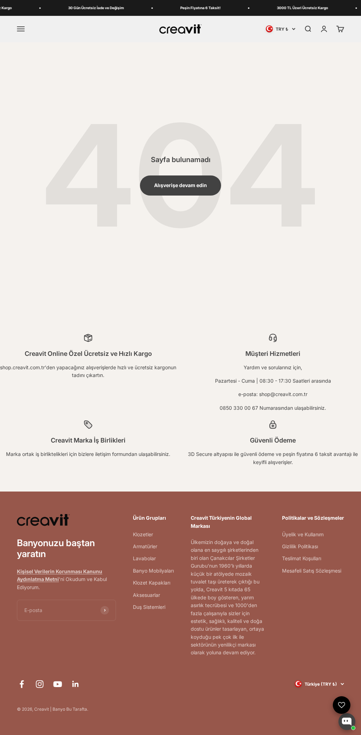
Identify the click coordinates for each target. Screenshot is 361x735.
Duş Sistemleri (149, 607)
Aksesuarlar (146, 595)
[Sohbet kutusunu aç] (346, 721)
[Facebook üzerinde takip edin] (21, 684)
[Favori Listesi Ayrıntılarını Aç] (341, 705)
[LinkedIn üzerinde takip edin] (75, 684)
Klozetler (143, 534)
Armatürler (145, 546)
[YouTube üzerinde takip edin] (57, 684)
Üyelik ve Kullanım (303, 534)
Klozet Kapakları (151, 583)
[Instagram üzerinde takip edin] (39, 684)
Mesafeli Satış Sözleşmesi (311, 571)
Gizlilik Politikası (300, 546)
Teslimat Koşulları (301, 558)
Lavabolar (144, 558)
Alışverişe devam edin (180, 185)
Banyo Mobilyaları (153, 571)
